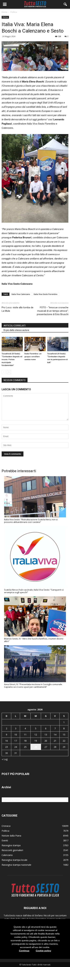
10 (15, 734)
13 (45, 734)
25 (25, 746)
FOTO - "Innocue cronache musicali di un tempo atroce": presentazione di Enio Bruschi (52, 311)
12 (35, 734)
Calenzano (7, 855)
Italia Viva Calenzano (21, 294)
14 (55, 734)
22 (64, 740)
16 (6, 740)
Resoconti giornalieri (12, 850)
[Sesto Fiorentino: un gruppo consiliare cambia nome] (35, 344)
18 (25, 740)
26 (35, 746)
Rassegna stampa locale (14, 859)
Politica (5, 17)
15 (64, 734)
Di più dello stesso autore (16, 330)
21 (55, 740)
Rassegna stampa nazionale (16, 864)
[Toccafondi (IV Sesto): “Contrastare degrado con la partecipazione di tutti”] (57, 344)
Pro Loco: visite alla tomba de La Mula (17, 309)
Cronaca (6, 825)
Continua (24, 950)
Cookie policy (43, 950)
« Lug (4, 759)
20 (45, 740)
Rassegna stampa (11, 845)
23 (6, 746)
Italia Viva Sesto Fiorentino (45, 294)
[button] (65, 4)
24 (15, 746)
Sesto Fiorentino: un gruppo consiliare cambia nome (33, 357)
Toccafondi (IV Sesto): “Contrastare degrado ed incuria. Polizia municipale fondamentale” (12, 359)
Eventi (5, 840)
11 (25, 734)
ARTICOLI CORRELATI (15, 325)
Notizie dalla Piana (11, 835)
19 (35, 740)
